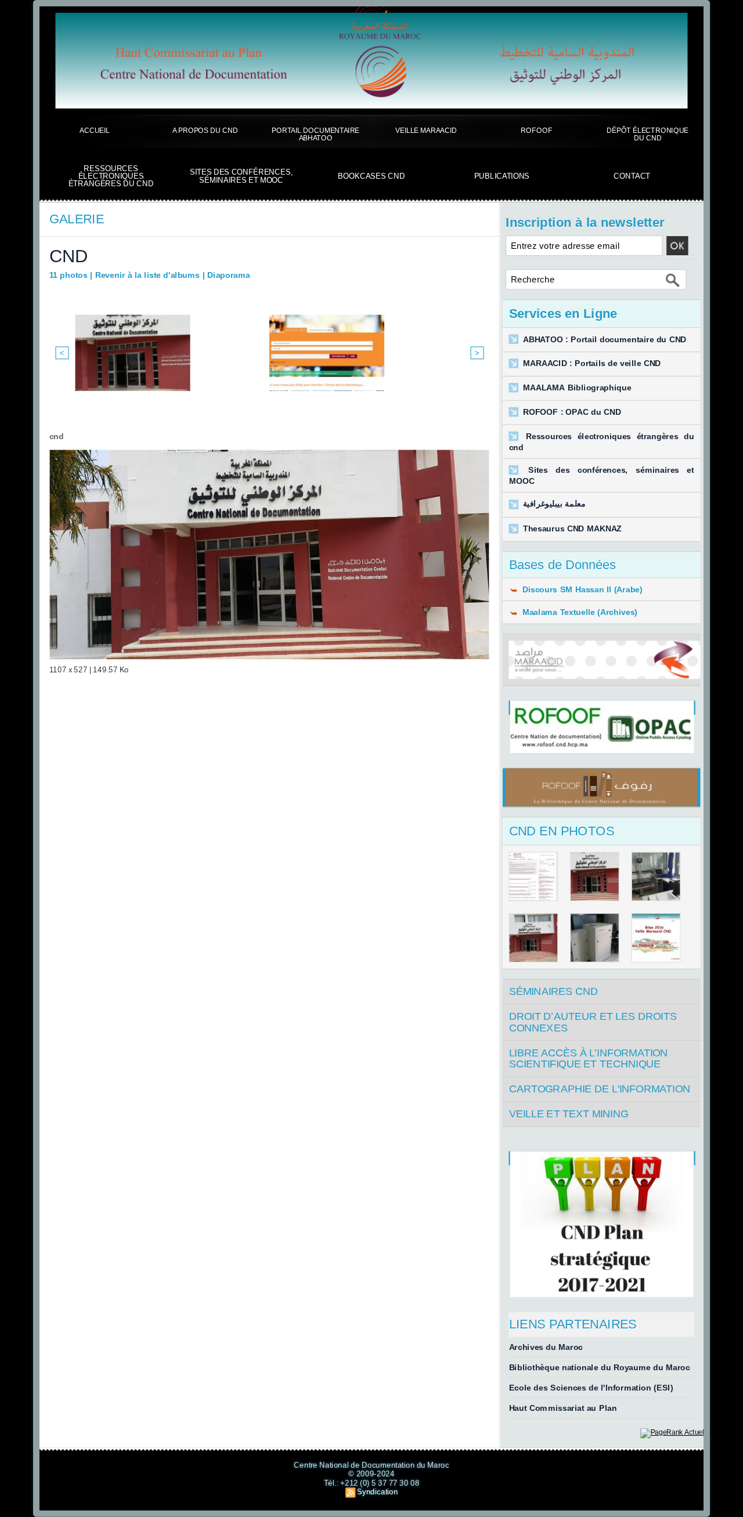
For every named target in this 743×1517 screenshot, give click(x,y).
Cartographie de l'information (599, 1089)
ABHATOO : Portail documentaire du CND (605, 340)
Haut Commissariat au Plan (563, 1408)
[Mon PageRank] (672, 1432)
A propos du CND (204, 130)
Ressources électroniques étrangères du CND (111, 176)
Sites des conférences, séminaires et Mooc (241, 176)
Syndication (377, 1491)
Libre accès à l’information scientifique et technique (588, 1058)
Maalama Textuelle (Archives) (578, 612)
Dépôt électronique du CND (647, 134)
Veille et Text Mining (569, 1114)
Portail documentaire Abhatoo (315, 134)
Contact (632, 176)
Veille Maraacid (426, 130)
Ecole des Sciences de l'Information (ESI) (591, 1388)
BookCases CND (371, 176)
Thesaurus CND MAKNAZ (572, 529)
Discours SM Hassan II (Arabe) (581, 589)
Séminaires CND (553, 991)
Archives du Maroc (546, 1347)
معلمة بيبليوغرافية (554, 504)
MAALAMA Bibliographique (577, 388)
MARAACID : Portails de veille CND (592, 363)
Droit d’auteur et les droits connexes (593, 1022)
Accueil (95, 130)
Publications (502, 176)
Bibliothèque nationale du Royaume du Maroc (599, 1367)
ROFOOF (536, 130)
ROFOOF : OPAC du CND (572, 412)
